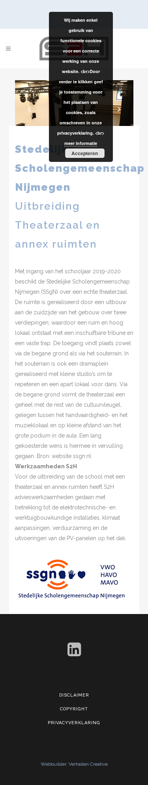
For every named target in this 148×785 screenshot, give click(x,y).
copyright (74, 709)
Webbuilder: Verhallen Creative (74, 764)
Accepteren (84, 153)
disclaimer (74, 695)
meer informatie (80, 143)
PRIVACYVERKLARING (74, 722)
